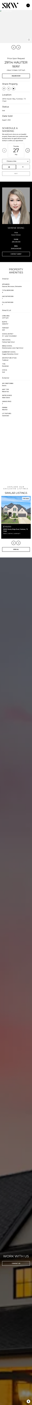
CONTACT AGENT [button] (16, 254)
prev (14, 47)
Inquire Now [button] (16, 76)
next (18, 47)
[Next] (28, 150)
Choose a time (11, 161)
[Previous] (4, 150)
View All (16, 549)
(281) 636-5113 (16, 241)
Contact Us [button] (16, 1263)
